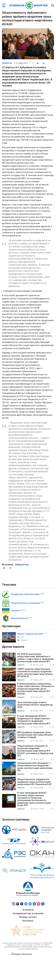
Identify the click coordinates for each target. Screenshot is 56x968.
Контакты (27, 920)
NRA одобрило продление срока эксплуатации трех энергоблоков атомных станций (35, 735)
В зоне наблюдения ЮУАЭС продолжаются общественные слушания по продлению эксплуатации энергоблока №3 (33, 720)
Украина (15, 610)
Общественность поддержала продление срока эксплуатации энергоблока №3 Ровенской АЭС (34, 782)
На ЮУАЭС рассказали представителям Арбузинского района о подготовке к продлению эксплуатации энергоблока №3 (35, 658)
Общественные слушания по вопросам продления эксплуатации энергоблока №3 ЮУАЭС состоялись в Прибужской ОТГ (35, 751)
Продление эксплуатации (25, 594)
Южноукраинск (19, 618)
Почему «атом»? (28, 917)
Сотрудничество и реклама (28, 913)
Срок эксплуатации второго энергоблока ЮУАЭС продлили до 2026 (35, 705)
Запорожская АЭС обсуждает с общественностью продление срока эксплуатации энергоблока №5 (35, 767)
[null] (37, 63)
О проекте (28, 909)
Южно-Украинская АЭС (30, 633)
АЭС (22, 637)
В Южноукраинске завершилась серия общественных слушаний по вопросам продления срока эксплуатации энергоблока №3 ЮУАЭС (35, 688)
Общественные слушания (25, 603)
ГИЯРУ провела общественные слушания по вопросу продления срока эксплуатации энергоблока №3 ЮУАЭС (35, 673)
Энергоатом (22, 564)
